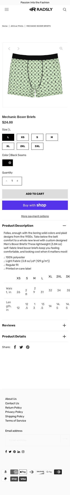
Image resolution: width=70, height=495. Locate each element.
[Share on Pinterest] (28, 347)
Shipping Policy (14, 416)
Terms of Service (15, 420)
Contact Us (12, 403)
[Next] (18, 48)
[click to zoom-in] (61, 48)
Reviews (8, 325)
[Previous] (9, 48)
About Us (11, 399)
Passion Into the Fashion (35, 2)
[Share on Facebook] (15, 347)
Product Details (14, 336)
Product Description (17, 225)
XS (22, 137)
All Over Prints (17, 26)
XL (8, 146)
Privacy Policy (14, 412)
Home (5, 26)
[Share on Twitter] (21, 347)
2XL (22, 146)
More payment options (35, 216)
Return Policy (13, 407)
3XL (37, 146)
